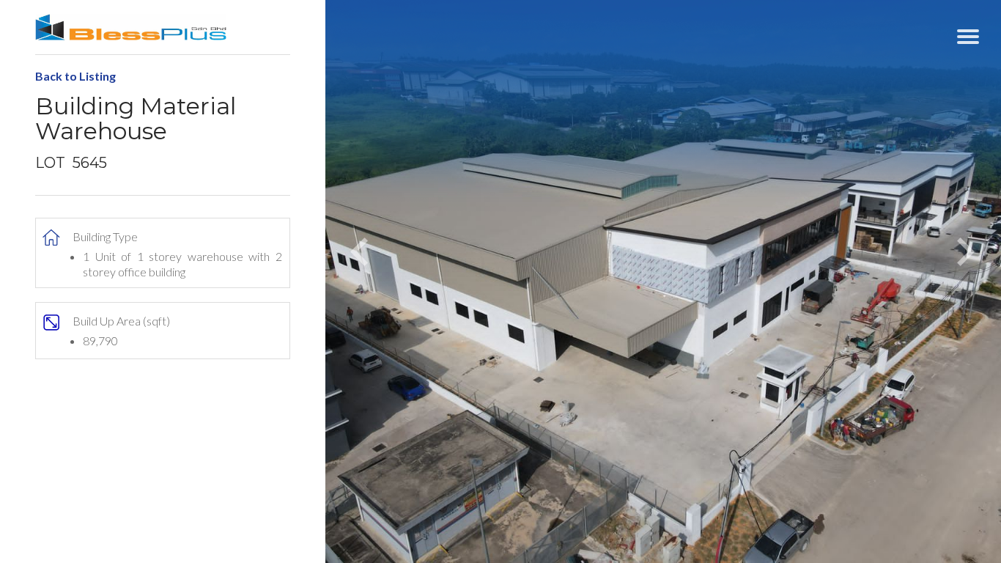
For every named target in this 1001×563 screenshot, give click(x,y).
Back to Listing (75, 76)
